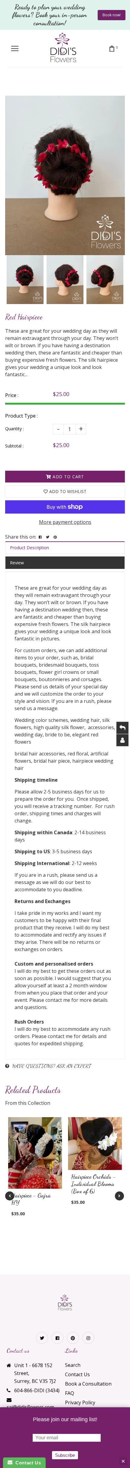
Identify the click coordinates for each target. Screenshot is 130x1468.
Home (30, 83)
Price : (11, 395)
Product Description (29, 547)
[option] (65, 175)
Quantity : (14, 428)
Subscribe (65, 1455)
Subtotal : (14, 446)
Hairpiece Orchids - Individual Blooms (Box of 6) (93, 1184)
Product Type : (21, 415)
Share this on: (20, 537)
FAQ (69, 1393)
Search (72, 1365)
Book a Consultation (88, 1383)
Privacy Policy (80, 1402)
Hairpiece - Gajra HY (31, 1199)
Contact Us (77, 1374)
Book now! (111, 15)
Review (17, 563)
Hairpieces (56, 83)
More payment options (65, 522)
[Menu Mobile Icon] (14, 48)
